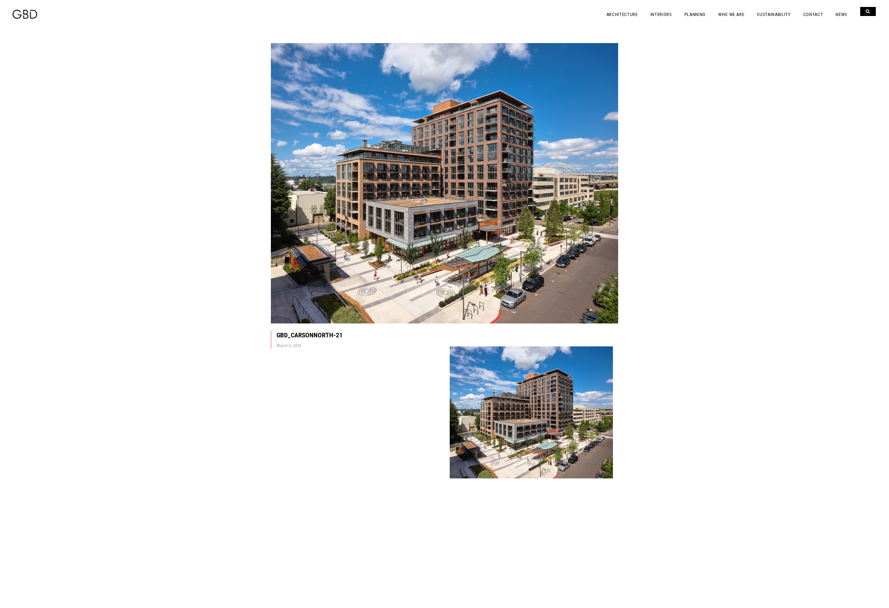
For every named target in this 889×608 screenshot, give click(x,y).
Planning (695, 14)
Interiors (661, 14)
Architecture (622, 14)
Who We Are (731, 14)
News (841, 14)
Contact (813, 14)
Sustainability (773, 14)
